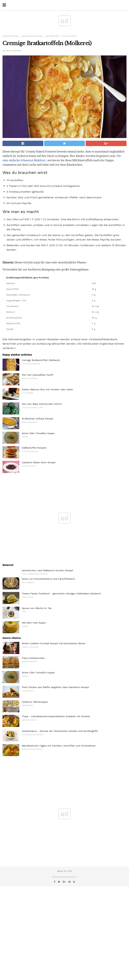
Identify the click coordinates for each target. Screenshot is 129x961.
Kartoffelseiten (52, 36)
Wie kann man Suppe (34, 622)
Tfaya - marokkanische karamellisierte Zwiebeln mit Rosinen (56, 716)
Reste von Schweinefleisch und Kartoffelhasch (48, 578)
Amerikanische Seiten (32, 36)
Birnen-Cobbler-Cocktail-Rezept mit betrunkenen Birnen (53, 643)
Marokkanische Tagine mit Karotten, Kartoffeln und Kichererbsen (59, 745)
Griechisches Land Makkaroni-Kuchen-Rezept (47, 570)
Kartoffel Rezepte (11, 36)
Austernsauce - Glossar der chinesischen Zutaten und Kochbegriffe (60, 731)
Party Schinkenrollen (33, 658)
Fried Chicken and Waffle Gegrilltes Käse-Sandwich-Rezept (55, 687)
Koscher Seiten (69, 36)
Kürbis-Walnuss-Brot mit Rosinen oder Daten (47, 389)
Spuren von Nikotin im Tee (37, 608)
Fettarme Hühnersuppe (35, 701)
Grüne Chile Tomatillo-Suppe (38, 433)
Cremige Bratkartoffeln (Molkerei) (41, 360)
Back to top (64, 871)
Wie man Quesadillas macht (37, 374)
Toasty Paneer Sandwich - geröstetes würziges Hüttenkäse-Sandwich (61, 593)
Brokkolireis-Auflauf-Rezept (37, 418)
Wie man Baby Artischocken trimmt (42, 404)
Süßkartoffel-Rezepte (34, 447)
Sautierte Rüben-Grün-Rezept (39, 462)
